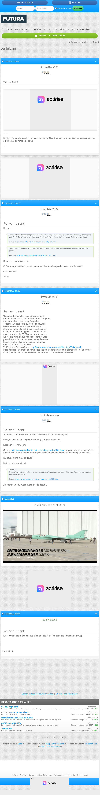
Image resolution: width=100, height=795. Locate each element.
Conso (31, 775)
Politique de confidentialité (64, 775)
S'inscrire (74, 2)
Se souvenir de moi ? (64, 8)
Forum (9, 29)
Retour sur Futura (25, 2)
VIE (56, 29)
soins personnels (53, 746)
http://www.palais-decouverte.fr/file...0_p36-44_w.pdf (56, 347)
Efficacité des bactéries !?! (67, 693)
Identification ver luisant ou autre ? (17, 717)
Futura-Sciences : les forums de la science (33, 29)
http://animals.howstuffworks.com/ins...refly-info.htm (35, 242)
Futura (15, 775)
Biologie (63, 29)
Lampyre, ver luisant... (20, 712)
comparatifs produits (55, 744)
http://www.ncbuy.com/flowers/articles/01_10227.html (35, 255)
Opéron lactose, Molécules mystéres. (38, 693)
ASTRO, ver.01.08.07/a (11, 723)
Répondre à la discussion (50, 36)
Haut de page (82, 775)
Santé (20, 744)
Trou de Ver (6, 728)
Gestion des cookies (44, 775)
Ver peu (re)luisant (9, 706)
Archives (23, 775)
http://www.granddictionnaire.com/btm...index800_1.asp (38, 450)
